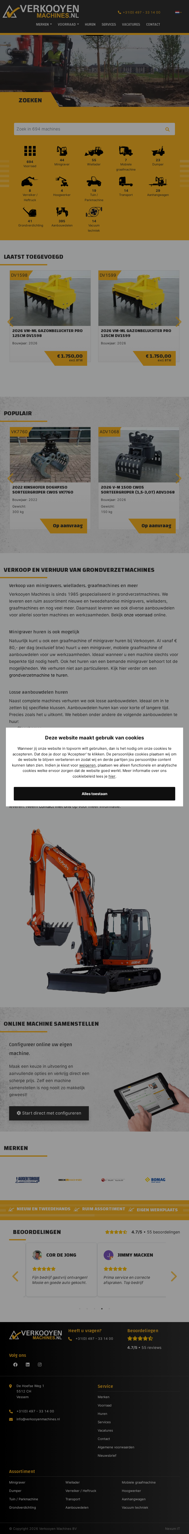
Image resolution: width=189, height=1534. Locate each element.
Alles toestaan (94, 793)
